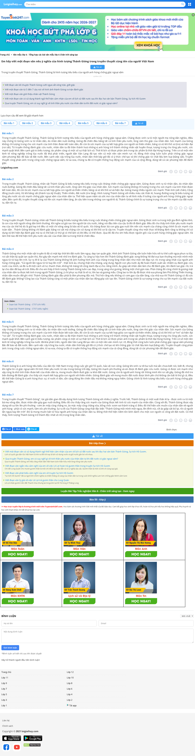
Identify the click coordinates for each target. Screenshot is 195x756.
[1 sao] (179, 429)
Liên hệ (5, 720)
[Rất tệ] (171, 171)
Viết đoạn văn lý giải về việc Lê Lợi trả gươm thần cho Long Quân (37, 480)
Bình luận (20, 429)
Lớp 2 (69, 699)
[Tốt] (185, 171)
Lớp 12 (70, 672)
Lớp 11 (4, 677)
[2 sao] (182, 429)
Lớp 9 (4, 683)
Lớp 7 (4, 688)
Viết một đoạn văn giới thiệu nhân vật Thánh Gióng (29, 94)
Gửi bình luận (10, 648)
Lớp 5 (4, 694)
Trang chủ (6, 672)
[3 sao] (186, 429)
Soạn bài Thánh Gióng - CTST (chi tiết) (27, 304)
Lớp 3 (4, 699)
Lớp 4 (69, 694)
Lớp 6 (69, 688)
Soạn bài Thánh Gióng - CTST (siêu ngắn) (28, 308)
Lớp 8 (69, 683)
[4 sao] (189, 429)
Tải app (73, 705)
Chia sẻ (8, 429)
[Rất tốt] (190, 171)
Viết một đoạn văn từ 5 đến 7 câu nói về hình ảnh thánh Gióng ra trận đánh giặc (43, 89)
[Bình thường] (181, 171)
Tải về (99, 67)
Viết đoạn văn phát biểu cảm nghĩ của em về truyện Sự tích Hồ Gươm (39, 473)
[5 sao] (193, 429)
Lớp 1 (4, 705)
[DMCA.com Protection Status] (32, 747)
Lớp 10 (70, 677)
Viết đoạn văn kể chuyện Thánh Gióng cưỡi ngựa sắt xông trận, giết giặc (39, 84)
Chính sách (7, 725)
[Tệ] (176, 171)
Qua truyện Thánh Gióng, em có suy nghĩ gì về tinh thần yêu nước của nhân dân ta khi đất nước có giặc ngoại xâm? (60, 103)
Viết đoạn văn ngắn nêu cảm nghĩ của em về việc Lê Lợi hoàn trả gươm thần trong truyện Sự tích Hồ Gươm (57, 465)
